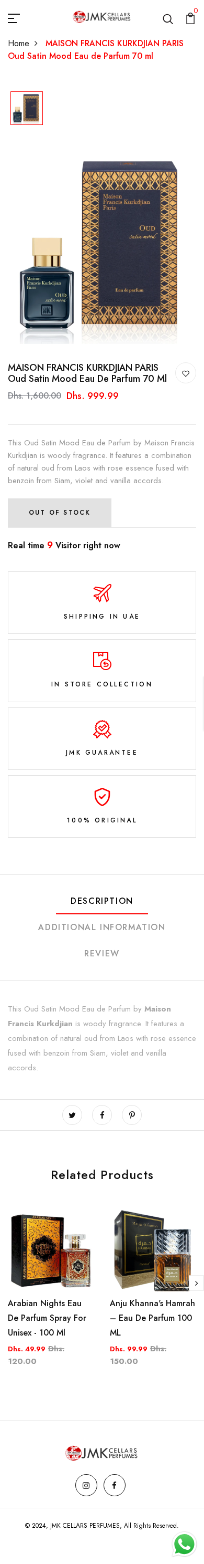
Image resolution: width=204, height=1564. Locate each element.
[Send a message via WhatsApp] (184, 1544)
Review (102, 953)
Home (18, 43)
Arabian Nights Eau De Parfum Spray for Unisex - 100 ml (47, 1318)
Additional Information (101, 927)
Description (102, 901)
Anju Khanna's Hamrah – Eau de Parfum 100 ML (152, 1318)
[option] (27, 109)
